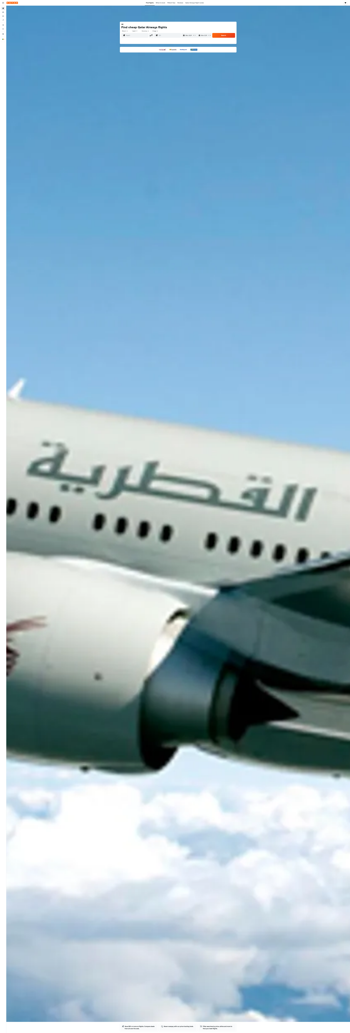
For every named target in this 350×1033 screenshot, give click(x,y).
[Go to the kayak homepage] (12, 3)
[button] (3, 3)
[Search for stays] (3, 12)
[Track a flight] (3, 29)
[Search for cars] (3, 16)
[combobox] (125, 31)
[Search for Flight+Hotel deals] (3, 20)
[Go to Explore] (3, 25)
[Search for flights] (3, 8)
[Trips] (3, 34)
